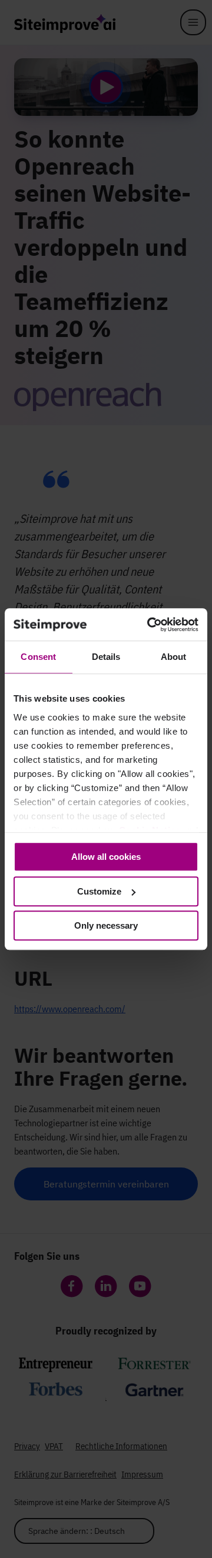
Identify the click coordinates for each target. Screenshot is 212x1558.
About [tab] (174, 657)
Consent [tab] (38, 657)
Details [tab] (106, 657)
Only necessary (106, 925)
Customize (99, 891)
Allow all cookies (106, 857)
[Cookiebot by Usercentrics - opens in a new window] (149, 624)
